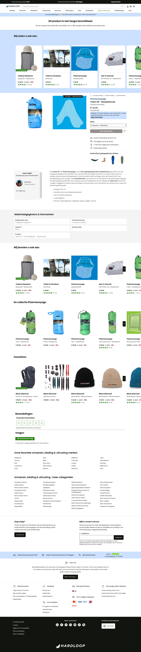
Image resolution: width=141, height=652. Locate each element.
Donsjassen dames (20, 482)
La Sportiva (18, 466)
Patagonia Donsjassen (107, 506)
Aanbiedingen (119, 10)
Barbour (45, 468)
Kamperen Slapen (110, 95)
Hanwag (103, 463)
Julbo (102, 458)
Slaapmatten (18, 501)
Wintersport (69, 10)
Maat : (92, 122)
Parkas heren (18, 493)
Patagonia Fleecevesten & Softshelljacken (80, 491)
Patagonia (17, 458)
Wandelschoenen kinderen (52, 501)
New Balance (104, 460)
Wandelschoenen (49, 490)
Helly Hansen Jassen (78, 497)
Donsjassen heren (20, 490)
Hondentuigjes (105, 490)
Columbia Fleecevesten (79, 500)
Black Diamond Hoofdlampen (81, 503)
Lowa (16, 468)
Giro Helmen (104, 485)
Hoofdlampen (19, 503)
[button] (35, 112)
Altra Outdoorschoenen (108, 498)
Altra (44, 458)
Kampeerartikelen (98, 95)
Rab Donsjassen (105, 487)
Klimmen (58, 10)
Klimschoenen (47, 498)
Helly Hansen (47, 466)
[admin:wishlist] (124, 131)
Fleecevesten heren (21, 495)
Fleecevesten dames (21, 487)
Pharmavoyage (98, 99)
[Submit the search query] (122, 7)
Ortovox (17, 460)
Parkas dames (19, 485)
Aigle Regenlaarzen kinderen (80, 487)
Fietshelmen (47, 503)
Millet (44, 460)
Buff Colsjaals (104, 501)
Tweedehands (105, 10)
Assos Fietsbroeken (106, 482)
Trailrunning (46, 10)
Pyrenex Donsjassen (78, 495)
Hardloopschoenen (49, 495)
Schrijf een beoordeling (97, 104)
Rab (15, 463)
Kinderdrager (47, 506)
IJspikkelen (46, 487)
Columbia (74, 460)
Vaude (73, 466)
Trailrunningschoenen (50, 493)
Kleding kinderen (76, 482)
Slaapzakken (18, 506)
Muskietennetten (120, 95)
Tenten (16, 498)
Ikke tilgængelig (106, 131)
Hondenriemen (105, 493)
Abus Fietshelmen (106, 503)
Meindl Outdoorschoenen (79, 505)
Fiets (79, 10)
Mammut (74, 468)
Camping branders (49, 482)
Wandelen (34, 10)
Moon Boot (46, 463)
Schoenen (22, 10)
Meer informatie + (97, 117)
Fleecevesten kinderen (79, 485)
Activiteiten (89, 10)
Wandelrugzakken (49, 485)
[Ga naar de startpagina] (91, 95)
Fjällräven (74, 458)
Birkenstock (104, 466)
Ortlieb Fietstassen (106, 495)
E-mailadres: (84, 533)
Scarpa (73, 463)
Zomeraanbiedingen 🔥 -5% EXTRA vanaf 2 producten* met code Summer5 (70, 14)
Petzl (101, 468)
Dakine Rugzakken (77, 508)
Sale (130, 10)
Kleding (12, 10)
